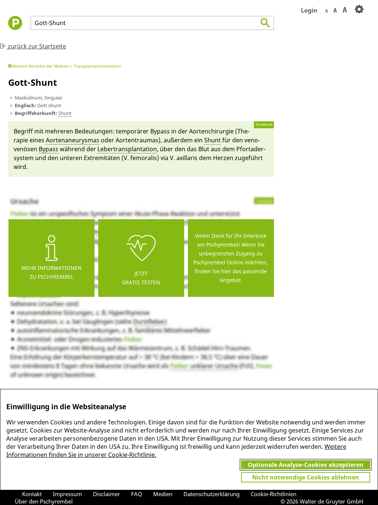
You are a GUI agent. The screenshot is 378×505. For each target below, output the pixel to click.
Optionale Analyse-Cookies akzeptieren (306, 465)
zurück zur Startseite (36, 46)
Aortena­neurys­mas (72, 140)
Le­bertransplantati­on (127, 149)
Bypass (48, 149)
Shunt (65, 113)
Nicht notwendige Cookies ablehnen (305, 477)
